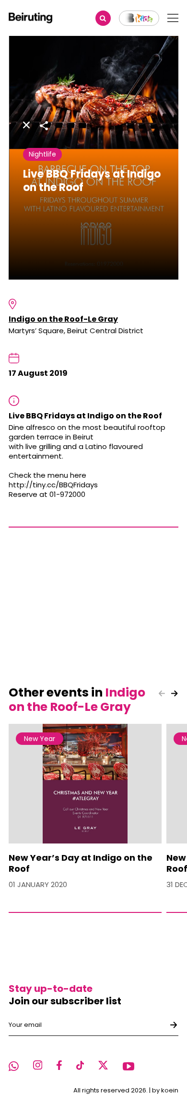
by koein (165, 1090)
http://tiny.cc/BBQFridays (53, 485)
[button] (174, 693)
